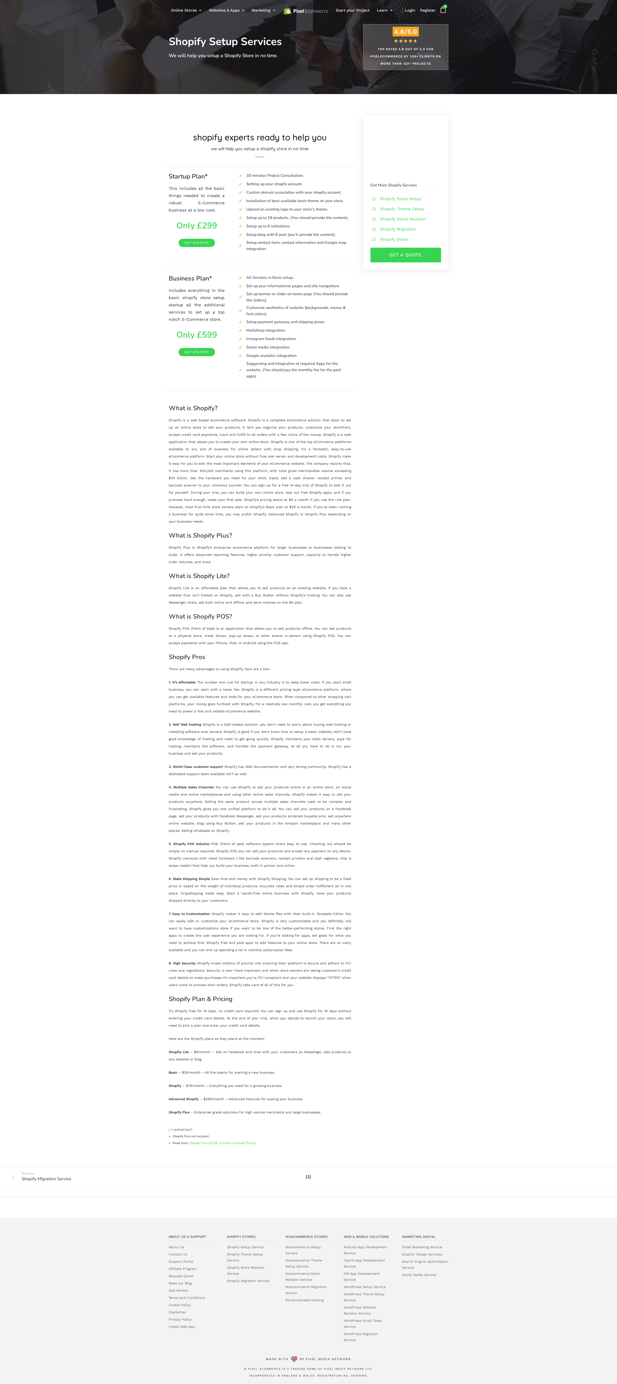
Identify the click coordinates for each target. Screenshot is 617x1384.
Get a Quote (406, 255)
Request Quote (181, 1276)
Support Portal (181, 1261)
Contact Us (178, 1254)
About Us (176, 1247)
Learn (382, 10)
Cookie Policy (180, 1305)
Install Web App (182, 1327)
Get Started (197, 243)
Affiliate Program (183, 1269)
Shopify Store (394, 239)
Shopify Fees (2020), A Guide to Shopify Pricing (223, 1143)
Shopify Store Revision (403, 219)
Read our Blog (180, 1283)
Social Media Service (419, 1275)
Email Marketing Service (422, 1247)
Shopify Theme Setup (402, 208)
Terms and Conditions (187, 1298)
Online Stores (184, 10)
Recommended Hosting (304, 1300)
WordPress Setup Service (365, 1287)
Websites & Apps (224, 10)
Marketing (261, 10)
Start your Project (353, 10)
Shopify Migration (398, 229)
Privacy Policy (180, 1319)
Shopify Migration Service (248, 1281)
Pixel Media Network (328, 1359)
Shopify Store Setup (400, 198)
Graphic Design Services (422, 1254)
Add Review (178, 1290)
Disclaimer (177, 1312)
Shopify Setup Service (245, 1247)
